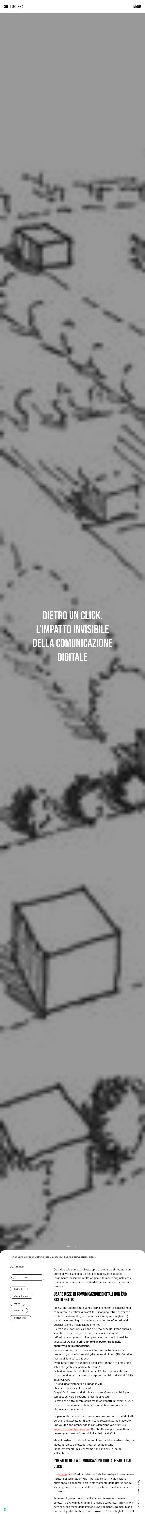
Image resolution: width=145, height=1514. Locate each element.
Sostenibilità (20, 1317)
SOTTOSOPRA (14, 6)
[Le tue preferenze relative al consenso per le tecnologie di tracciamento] (5, 1509)
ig (138, 1481)
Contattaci (138, 1503)
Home (13, 1256)
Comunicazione (25, 1256)
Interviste (18, 1310)
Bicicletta (18, 1289)
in (138, 1484)
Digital (17, 1303)
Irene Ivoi (19, 1266)
